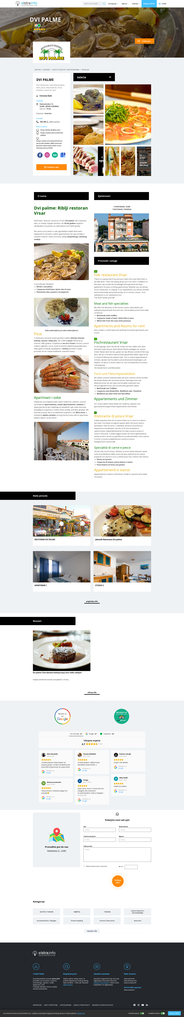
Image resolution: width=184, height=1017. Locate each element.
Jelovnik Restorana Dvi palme (108, 539)
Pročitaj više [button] (82, 795)
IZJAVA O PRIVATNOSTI (81, 1005)
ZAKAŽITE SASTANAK (101, 983)
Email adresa (123, 827)
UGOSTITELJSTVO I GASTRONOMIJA (65, 69)
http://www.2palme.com (50, 130)
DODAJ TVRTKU (149, 4)
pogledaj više (92, 601)
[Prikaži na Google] (43, 755)
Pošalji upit (146, 41)
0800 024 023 (68, 985)
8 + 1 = (121, 866)
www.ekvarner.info (130, 981)
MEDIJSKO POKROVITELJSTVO (102, 1005)
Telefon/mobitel (89, 836)
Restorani (85, 69)
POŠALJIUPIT (118, 881)
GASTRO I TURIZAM (42, 69)
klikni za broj (50, 121)
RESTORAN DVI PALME (44, 539)
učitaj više (92, 692)
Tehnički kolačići (133, 1013)
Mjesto (121, 836)
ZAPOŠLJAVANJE (65, 1005)
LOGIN (163, 4)
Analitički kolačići (154, 1013)
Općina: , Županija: (47, 109)
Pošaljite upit (52, 167)
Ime (84, 827)
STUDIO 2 (99, 585)
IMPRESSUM (37, 1005)
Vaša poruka (87, 846)
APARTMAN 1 (40, 585)
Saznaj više (81, 1013)
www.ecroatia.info (130, 983)
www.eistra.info (129, 979)
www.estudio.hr (129, 990)
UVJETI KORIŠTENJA (51, 1005)
